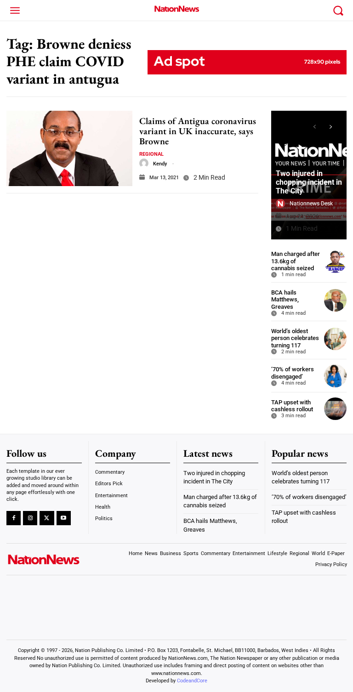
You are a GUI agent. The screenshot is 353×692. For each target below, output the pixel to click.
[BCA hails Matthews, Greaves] (335, 300)
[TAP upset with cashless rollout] (335, 408)
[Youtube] (64, 518)
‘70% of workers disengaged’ (292, 373)
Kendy (160, 163)
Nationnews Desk (311, 203)
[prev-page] (314, 127)
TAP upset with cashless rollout (292, 406)
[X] (47, 518)
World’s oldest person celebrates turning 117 (295, 338)
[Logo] (176, 9)
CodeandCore (192, 681)
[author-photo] (143, 163)
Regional (151, 154)
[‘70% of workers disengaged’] (335, 375)
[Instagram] (30, 518)
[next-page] (330, 127)
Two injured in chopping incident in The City (309, 182)
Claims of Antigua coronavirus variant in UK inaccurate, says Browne (197, 131)
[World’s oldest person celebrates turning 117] (335, 339)
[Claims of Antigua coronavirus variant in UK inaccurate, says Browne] (69, 148)
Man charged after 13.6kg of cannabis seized (295, 261)
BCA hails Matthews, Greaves (285, 299)
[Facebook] (13, 518)
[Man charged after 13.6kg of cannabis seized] (335, 261)
